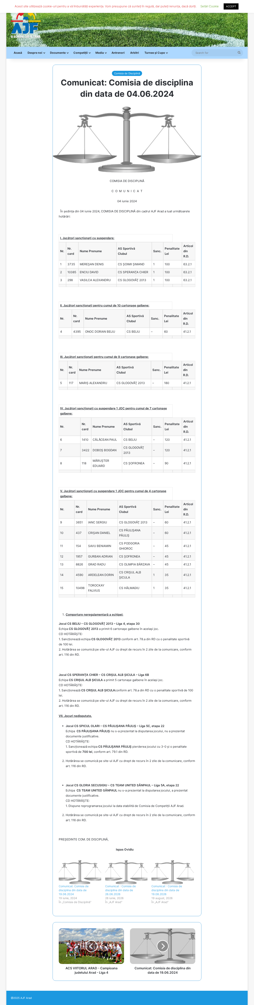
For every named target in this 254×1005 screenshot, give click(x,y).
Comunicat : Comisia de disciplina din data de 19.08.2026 (166, 890)
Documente (58, 52)
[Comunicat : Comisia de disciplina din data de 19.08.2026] (172, 872)
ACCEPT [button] (231, 6)
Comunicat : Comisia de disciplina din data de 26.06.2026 (120, 890)
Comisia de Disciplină (127, 73)
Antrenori (118, 52)
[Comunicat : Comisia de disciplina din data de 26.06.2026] (126, 872)
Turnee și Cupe (154, 52)
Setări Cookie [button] (209, 6)
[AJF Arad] (26, 23)
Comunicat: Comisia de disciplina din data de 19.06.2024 (74, 890)
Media (99, 52)
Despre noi (35, 52)
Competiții (80, 52)
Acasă (18, 52)
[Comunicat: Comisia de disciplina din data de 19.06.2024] (80, 872)
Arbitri (134, 52)
